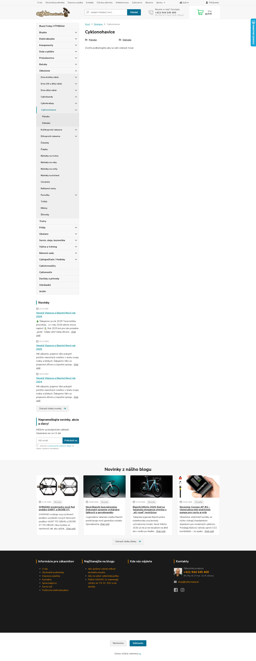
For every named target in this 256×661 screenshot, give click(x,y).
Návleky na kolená (50, 175)
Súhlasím (138, 643)
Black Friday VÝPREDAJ (52, 26)
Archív (42, 291)
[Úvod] (59, 12)
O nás (39, 2)
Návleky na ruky (49, 162)
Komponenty (46, 45)
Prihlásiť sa (70, 440)
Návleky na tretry (49, 155)
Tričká (44, 201)
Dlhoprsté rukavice (50, 136)
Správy (159, 2)
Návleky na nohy (49, 169)
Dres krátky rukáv (50, 77)
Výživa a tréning (48, 246)
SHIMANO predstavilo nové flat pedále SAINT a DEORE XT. (57, 508)
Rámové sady (46, 253)
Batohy (43, 64)
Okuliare (43, 233)
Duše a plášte (46, 51)
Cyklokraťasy (47, 103)
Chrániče (45, 182)
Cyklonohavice (48, 109)
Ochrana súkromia (104, 2)
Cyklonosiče (45, 272)
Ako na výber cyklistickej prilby (103, 575)
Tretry (42, 221)
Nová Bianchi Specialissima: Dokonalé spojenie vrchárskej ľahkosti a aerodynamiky (102, 510)
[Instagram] (184, 590)
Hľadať (134, 12)
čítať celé (71, 528)
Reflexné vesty (48, 188)
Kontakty (90, 2)
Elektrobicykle (47, 38)
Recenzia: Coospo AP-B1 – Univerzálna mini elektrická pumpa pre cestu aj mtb (195, 510)
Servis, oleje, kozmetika (52, 240)
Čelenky (45, 142)
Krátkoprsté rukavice (51, 129)
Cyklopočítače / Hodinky (52, 259)
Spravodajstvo (49, 583)
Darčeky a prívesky (49, 278)
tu (140, 653)
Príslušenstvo (46, 58)
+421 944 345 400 (165, 12)
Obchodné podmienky (55, 2)
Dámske (46, 123)
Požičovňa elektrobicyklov (55, 590)
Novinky (57, 502)
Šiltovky (45, 214)
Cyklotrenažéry (47, 265)
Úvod (87, 24)
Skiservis (149, 2)
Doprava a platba (75, 2)
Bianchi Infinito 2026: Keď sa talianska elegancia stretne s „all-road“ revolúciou (150, 510)
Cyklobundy (47, 96)
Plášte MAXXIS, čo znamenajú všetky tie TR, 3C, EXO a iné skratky (103, 583)
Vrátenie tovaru (122, 2)
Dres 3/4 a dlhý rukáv (51, 83)
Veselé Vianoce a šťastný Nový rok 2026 (56, 314)
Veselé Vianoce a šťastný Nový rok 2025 (56, 347)
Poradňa (198, 502)
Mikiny (44, 208)
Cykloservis (137, 2)
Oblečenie (44, 70)
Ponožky (45, 195)
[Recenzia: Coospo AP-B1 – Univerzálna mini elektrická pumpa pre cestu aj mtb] (198, 486)
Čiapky (44, 149)
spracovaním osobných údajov (60, 446)
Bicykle (43, 32)
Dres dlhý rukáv (49, 90)
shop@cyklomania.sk (188, 581)
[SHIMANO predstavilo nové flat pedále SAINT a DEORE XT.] (57, 486)
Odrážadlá (45, 285)
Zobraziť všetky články (125, 541)
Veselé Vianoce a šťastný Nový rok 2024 (56, 380)
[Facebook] (177, 590)
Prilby (42, 227)
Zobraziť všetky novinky (50, 408)
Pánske (45, 116)
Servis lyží (47, 586)
